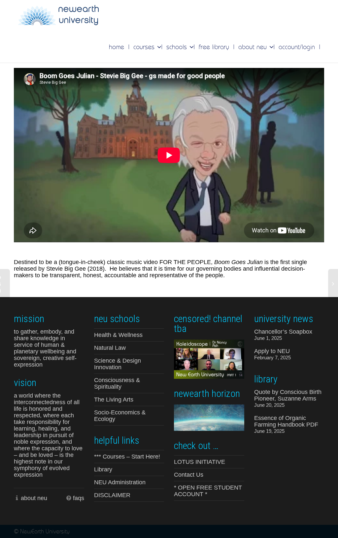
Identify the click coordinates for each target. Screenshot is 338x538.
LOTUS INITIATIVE (199, 462)
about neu (34, 498)
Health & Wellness (118, 335)
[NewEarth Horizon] (209, 417)
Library (103, 469)
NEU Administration (120, 482)
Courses (144, 47)
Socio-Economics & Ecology (120, 415)
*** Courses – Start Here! (127, 456)
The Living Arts (113, 399)
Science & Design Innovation (117, 364)
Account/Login (297, 47)
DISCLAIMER (112, 495)
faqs (78, 498)
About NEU (253, 47)
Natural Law (110, 347)
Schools (177, 47)
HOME (116, 47)
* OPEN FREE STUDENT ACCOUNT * (208, 490)
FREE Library (214, 47)
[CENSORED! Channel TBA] (209, 358)
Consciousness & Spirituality (117, 383)
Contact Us (188, 474)
